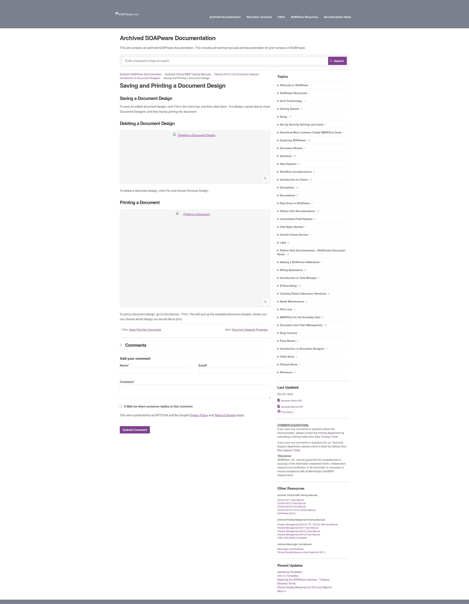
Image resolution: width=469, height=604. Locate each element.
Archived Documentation (225, 17)
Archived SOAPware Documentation (141, 74)
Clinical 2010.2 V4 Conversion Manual (236, 74)
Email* (203, 365)
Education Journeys (259, 17)
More (280, 591)
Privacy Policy (198, 415)
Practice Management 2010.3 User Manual (298, 531)
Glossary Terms (286, 583)
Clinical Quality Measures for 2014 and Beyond (304, 587)
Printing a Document (140, 202)
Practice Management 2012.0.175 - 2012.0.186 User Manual (307, 524)
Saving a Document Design (146, 98)
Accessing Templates (289, 572)
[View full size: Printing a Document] (195, 258)
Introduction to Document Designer (140, 78)
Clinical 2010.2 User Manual (291, 506)
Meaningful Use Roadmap (290, 548)
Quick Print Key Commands (145, 329)
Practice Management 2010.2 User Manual (298, 534)
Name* (124, 365)
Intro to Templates (287, 575)
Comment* (127, 382)
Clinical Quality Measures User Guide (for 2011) (301, 552)
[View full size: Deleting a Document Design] (195, 157)
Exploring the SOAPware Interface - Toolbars (303, 579)
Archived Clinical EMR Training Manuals (188, 74)
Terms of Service (225, 415)
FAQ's (281, 17)
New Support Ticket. (289, 450)
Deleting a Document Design (147, 123)
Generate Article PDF (291, 400)
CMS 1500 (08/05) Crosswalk (292, 537)
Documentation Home (337, 17)
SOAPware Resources (304, 17)
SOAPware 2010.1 (286, 513)
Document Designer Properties (250, 329)
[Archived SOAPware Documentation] (127, 14)
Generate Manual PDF (292, 406)
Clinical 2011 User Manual (290, 499)
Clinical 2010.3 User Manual (291, 503)
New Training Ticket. (327, 436)
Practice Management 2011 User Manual (297, 527)
